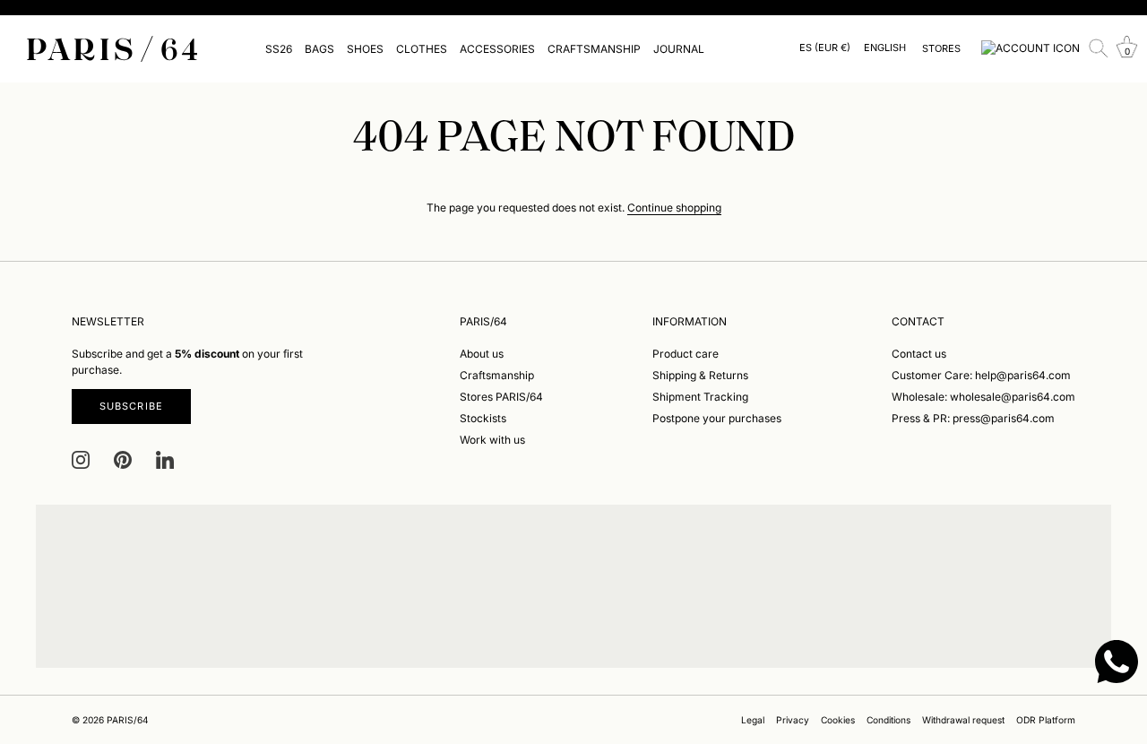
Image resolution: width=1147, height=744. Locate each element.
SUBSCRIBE (131, 406)
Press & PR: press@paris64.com (973, 418)
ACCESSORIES (497, 49)
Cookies (838, 719)
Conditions (888, 719)
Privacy (792, 719)
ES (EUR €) (824, 48)
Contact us (919, 353)
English (885, 48)
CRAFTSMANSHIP (594, 49)
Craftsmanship (497, 375)
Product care (685, 353)
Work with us (492, 439)
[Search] (1098, 48)
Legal (752, 719)
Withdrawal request (963, 719)
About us (482, 353)
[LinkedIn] (165, 459)
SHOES (365, 49)
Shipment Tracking (700, 396)
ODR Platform (1045, 719)
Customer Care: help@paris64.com (981, 375)
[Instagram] (81, 459)
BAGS (319, 49)
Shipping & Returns (700, 375)
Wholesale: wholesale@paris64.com (983, 396)
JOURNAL (678, 49)
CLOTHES (421, 49)
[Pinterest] (123, 459)
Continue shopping (674, 207)
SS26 (278, 49)
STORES (941, 48)
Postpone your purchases (716, 418)
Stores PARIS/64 (501, 396)
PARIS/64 (128, 719)
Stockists (483, 418)
